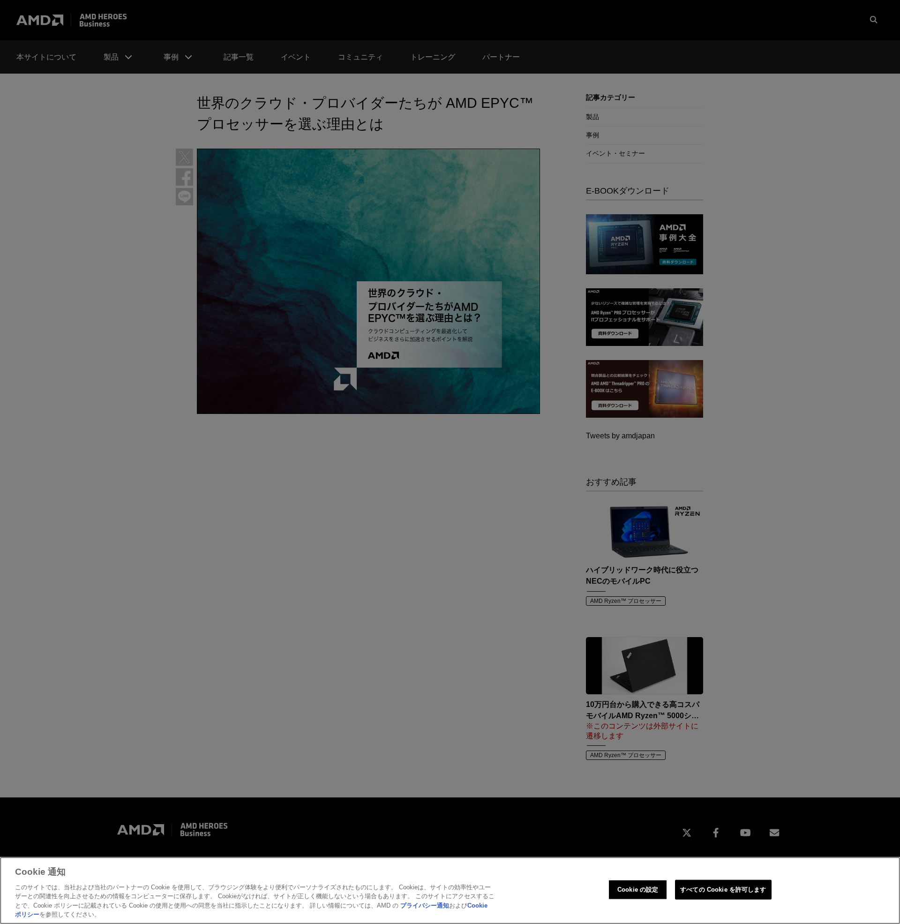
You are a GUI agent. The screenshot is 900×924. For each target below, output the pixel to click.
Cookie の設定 (637, 889)
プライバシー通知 (424, 905)
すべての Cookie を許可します (723, 889)
